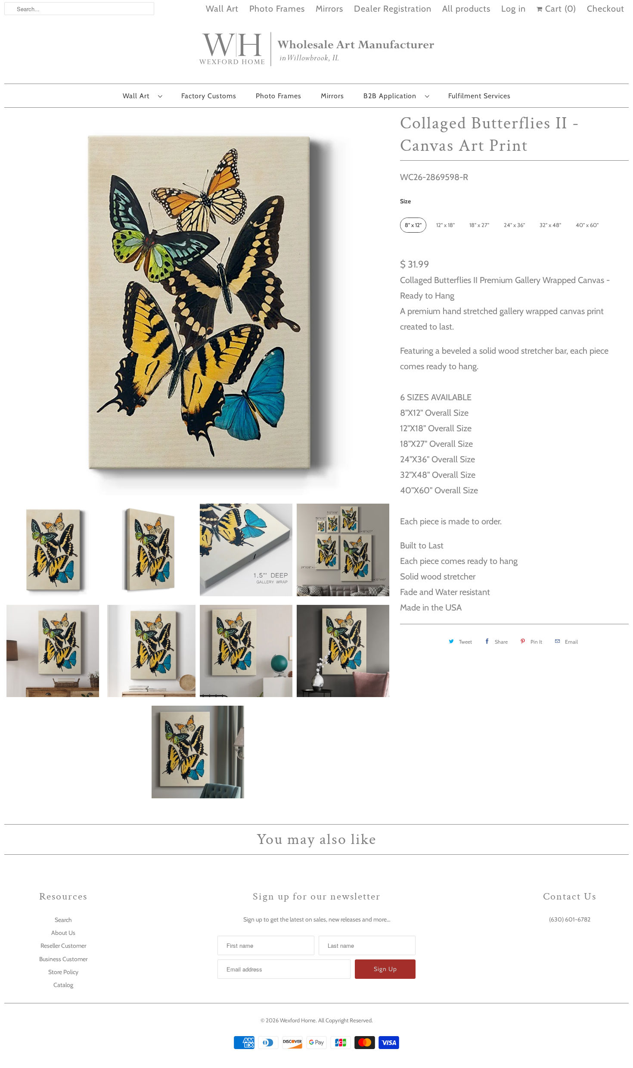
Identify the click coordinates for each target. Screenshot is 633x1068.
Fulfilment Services (479, 96)
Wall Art (222, 8)
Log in (513, 8)
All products (466, 8)
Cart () (559, 8)
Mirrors (329, 8)
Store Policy (63, 972)
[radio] (413, 225)
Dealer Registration (392, 8)
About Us (63, 933)
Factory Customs (208, 96)
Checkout (605, 8)
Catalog (63, 985)
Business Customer (63, 959)
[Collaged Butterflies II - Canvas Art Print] (197, 303)
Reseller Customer (63, 946)
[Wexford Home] (316, 52)
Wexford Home (298, 1020)
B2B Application (392, 96)
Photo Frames (277, 8)
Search (63, 920)
